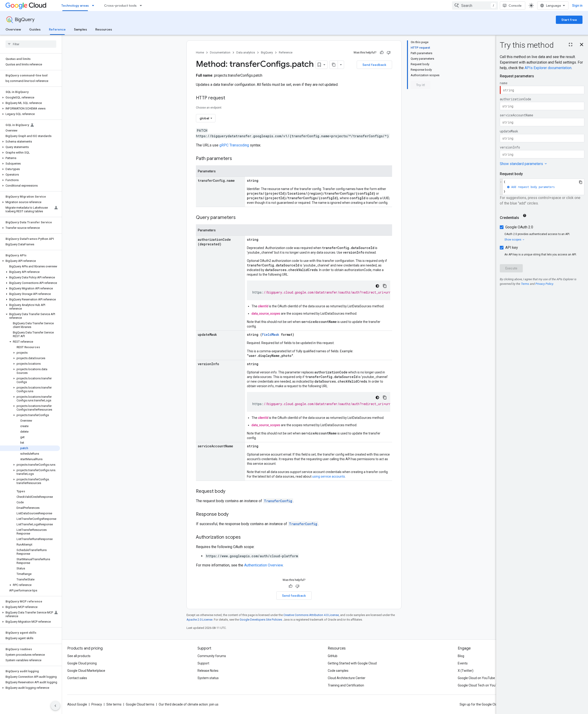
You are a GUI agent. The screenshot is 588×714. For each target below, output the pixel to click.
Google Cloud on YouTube (476, 678)
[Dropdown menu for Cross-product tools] (142, 5)
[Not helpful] (388, 52)
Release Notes (208, 670)
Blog (461, 656)
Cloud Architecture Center (346, 678)
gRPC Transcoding (234, 145)
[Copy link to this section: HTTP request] (229, 98)
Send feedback (374, 65)
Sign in (577, 5)
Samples (80, 29)
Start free (569, 20)
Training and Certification (346, 685)
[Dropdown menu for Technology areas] (94, 5)
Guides (35, 29)
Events (463, 663)
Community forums (212, 656)
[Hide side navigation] (55, 705)
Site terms (114, 704)
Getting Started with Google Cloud (352, 663)
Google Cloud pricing (82, 663)
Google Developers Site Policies (261, 619)
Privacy (96, 704)
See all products (78, 656)
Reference (57, 29)
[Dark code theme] (377, 286)
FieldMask (270, 334)
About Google (77, 704)
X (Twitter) (465, 670)
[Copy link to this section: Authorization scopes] (245, 537)
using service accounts (328, 476)
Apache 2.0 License (199, 619)
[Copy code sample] (384, 286)
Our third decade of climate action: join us (188, 704)
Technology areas (75, 5)
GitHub (332, 656)
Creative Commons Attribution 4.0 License (311, 615)
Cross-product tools (120, 5)
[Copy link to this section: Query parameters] (240, 218)
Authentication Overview (263, 565)
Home (200, 52)
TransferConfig (278, 501)
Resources (103, 29)
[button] (30, 97)
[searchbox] (31, 44)
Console (515, 5)
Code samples (338, 670)
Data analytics (245, 52)
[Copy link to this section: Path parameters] (236, 159)
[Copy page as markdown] (334, 65)
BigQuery (24, 19)
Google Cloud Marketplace (86, 670)
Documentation (220, 52)
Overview (13, 29)
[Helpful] (381, 52)
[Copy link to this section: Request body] (230, 491)
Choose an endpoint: (209, 107)
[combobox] (475, 5)
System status (208, 678)
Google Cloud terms (140, 704)
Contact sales (77, 678)
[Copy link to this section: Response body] (233, 514)
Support (203, 663)
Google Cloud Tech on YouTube (480, 685)
